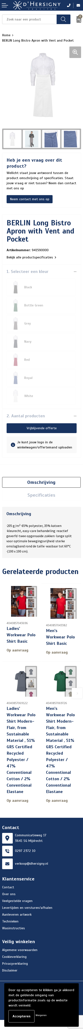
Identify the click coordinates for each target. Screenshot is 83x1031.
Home (6, 35)
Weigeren (41, 1015)
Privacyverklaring (15, 963)
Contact (8, 887)
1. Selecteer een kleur (28, 271)
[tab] (41, 482)
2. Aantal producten (26, 416)
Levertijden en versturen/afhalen (27, 908)
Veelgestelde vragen (17, 901)
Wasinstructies (13, 928)
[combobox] (29, 19)
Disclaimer (9, 970)
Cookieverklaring (14, 957)
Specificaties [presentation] (41, 495)
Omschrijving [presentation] (41, 482)
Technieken (10, 921)
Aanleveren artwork (16, 914)
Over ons (9, 894)
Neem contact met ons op (29, 199)
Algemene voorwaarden (19, 950)
